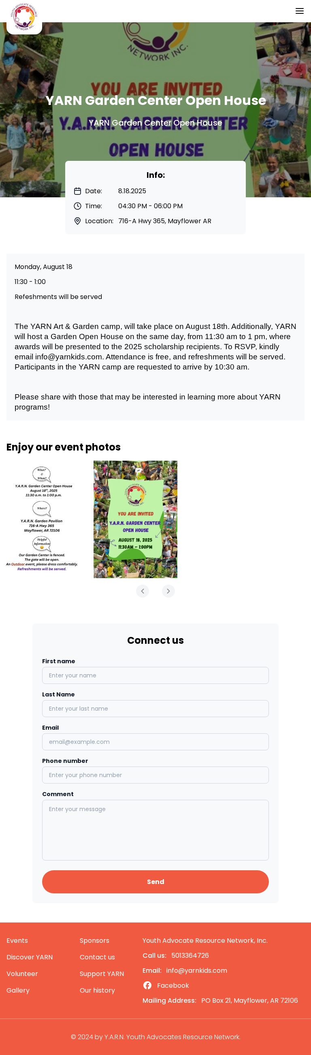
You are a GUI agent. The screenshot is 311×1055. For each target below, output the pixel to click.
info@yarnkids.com (68, 356)
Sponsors (94, 940)
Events (17, 940)
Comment (58, 794)
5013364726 (190, 955)
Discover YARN (29, 957)
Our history (97, 990)
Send (155, 881)
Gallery (18, 990)
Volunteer (22, 973)
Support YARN (102, 973)
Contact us (97, 957)
